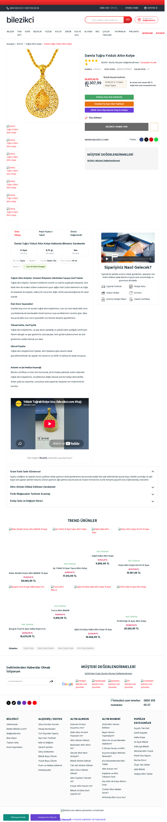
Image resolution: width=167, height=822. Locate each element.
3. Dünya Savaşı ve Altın (113, 748)
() (152, 8)
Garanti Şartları (45, 747)
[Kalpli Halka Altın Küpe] (103, 538)
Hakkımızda (12, 724)
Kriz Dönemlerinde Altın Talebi (113, 762)
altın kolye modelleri (85, 648)
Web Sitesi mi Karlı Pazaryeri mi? (79, 734)
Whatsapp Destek (18, 817)
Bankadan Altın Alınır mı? (80, 746)
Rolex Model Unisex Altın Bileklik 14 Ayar (28, 573)
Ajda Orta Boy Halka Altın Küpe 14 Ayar (93, 630)
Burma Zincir (140, 760)
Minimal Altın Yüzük (143, 751)
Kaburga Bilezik (141, 747)
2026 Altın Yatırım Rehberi (110, 726)
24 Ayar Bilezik (141, 742)
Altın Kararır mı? (109, 769)
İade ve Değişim (45, 743)
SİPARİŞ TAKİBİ (131, 8)
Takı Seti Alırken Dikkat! (81, 765)
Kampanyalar (44, 770)
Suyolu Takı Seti (141, 728)
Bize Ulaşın (12, 738)
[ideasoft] (65, 819)
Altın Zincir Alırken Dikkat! (79, 771)
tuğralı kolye (28, 648)
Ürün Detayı (18, 233)
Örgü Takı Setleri (142, 765)
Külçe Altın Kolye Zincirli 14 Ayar (133, 565)
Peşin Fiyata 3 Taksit (46, 233)
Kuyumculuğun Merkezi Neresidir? (113, 754)
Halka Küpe (139, 737)
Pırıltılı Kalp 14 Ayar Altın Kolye (131, 621)
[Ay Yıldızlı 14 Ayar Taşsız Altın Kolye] (70, 545)
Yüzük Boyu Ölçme (47, 761)
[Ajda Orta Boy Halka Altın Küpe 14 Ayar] (93, 604)
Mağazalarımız (13, 733)
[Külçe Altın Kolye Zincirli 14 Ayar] (133, 543)
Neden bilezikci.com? (97, 140)
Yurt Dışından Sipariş (48, 733)
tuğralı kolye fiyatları (46, 648)
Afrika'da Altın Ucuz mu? (114, 797)
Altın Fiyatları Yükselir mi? (80, 779)
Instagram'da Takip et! (47, 817)
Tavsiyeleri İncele (148, 63)
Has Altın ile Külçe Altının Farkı (114, 783)
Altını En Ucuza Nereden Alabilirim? (113, 742)
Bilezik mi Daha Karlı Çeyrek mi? (79, 792)
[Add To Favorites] (153, 127)
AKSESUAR (147, 33)
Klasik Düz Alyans (142, 756)
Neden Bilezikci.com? (17, 729)
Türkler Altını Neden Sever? (111, 791)
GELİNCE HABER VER (117, 127)
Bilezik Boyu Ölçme (47, 756)
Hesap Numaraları (46, 729)
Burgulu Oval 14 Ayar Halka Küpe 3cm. (27, 629)
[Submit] (51, 681)
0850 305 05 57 (16, 8)
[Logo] (20, 19)
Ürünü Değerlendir (76, 233)
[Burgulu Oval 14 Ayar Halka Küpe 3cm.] (27, 603)
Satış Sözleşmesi (46, 752)
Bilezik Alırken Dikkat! (80, 761)
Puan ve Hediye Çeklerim (50, 765)
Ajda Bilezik (139, 769)
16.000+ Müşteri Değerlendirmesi (103, 161)
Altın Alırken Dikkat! (80, 740)
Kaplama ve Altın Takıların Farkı (110, 775)
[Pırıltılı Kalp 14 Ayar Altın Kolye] (131, 600)
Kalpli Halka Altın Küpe (103, 556)
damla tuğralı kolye (65, 648)
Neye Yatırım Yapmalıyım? (108, 734)
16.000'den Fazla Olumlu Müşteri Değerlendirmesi (108, 674)
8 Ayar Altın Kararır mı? (81, 786)
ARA (128, 19)
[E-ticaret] (81, 819)
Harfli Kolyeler (140, 733)
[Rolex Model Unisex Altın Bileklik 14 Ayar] (28, 547)
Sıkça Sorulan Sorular (48, 724)
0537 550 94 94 (32, 8)
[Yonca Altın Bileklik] (60, 594)
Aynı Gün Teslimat (47, 738)
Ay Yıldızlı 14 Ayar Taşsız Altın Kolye (70, 568)
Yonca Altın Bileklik (60, 610)
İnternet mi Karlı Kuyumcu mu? (78, 726)
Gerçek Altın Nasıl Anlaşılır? (78, 754)
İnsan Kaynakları (14, 747)
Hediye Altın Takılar (143, 774)
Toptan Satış (13, 743)
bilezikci (93, 69)
